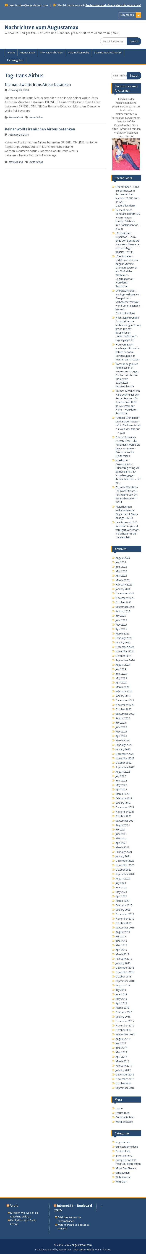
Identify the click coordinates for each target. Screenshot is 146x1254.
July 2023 (121, 722)
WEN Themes (103, 1249)
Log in (119, 1108)
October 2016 (123, 1083)
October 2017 (123, 1030)
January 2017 (123, 1070)
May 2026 (121, 571)
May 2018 (121, 998)
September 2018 (125, 981)
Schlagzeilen (123, 1172)
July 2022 (121, 776)
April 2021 (121, 843)
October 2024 (123, 655)
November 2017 (125, 1025)
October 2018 (123, 976)
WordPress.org (124, 1121)
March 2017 (122, 1061)
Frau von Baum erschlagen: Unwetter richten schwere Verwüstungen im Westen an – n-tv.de (128, 352)
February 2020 (124, 905)
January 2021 (123, 856)
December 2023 (125, 700)
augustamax (123, 1142)
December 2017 (125, 1021)
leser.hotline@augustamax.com (28, 5)
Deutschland (16, 117)
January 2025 (123, 642)
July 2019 (121, 936)
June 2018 (121, 994)
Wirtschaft (121, 1181)
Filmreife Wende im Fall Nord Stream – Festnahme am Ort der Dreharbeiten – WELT (127, 495)
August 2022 (123, 771)
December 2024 (125, 647)
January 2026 (123, 589)
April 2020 (121, 896)
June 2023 (121, 727)
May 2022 (121, 785)
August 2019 (123, 932)
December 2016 (125, 1074)
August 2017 (123, 1039)
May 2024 (121, 678)
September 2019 (125, 927)
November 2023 (125, 704)
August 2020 (123, 878)
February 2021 (124, 851)
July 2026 (121, 562)
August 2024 (123, 664)
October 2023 (123, 709)
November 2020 (125, 865)
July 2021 (121, 829)
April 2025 (121, 629)
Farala (14, 1206)
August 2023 (123, 718)
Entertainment (124, 1155)
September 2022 (125, 767)
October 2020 (123, 869)
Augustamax (27, 52)
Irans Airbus (36, 117)
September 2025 (125, 606)
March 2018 (122, 1007)
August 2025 (123, 611)
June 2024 (121, 673)
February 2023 (124, 745)
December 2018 (125, 967)
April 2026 (121, 575)
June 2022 (121, 780)
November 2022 (125, 758)
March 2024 (122, 687)
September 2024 (125, 660)
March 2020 (122, 900)
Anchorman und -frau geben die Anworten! (113, 5)
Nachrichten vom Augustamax (41, 27)
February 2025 (124, 638)
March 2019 (122, 954)
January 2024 (123, 696)
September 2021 (125, 820)
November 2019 (125, 918)
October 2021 (123, 816)
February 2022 (124, 798)
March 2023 (122, 740)
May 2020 (121, 892)
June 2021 (121, 834)
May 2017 (121, 1052)
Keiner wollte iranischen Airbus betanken (40, 129)
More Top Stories (126, 1168)
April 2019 (121, 949)
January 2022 (123, 802)
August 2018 (123, 985)
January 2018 (123, 1016)
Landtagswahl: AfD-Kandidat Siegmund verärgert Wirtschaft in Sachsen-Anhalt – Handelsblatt (127, 530)
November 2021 (125, 811)
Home (11, 52)
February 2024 (124, 691)
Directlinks (127, 15)
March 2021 (122, 847)
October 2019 (123, 923)
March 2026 (122, 580)
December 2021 (125, 807)
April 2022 (121, 789)
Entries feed (122, 1112)
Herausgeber (15, 60)
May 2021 (121, 838)
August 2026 (123, 557)
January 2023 (123, 749)
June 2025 (121, 620)
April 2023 (121, 736)
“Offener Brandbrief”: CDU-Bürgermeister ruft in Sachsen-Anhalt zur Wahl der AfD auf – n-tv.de (128, 425)
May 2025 (121, 624)
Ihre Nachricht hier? (51, 52)
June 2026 (121, 566)
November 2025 (125, 598)
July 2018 (121, 990)
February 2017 (124, 1065)
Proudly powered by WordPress (53, 1249)
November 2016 (125, 1079)
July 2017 (121, 1043)
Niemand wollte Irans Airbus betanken (38, 84)
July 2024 (121, 669)
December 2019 (125, 914)
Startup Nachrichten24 (108, 52)
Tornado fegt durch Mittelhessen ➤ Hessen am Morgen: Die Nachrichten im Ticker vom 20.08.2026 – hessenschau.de (127, 375)
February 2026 (124, 584)
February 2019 (124, 958)
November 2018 (125, 972)
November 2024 (125, 651)
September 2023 (125, 713)
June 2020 (121, 887)
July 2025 (121, 615)
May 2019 (121, 945)
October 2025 (123, 602)
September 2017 (125, 1034)
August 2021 (123, 825)
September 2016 (125, 1088)
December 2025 (125, 593)
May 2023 (121, 731)
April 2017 (121, 1056)
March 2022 (122, 794)
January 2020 (123, 909)
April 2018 (121, 1003)
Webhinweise (123, 1177)
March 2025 (122, 633)
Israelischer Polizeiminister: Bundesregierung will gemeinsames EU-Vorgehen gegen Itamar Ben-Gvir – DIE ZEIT (128, 471)
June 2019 (121, 941)
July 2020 (121, 883)
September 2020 (125, 874)
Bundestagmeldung (127, 1146)
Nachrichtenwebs (78, 52)
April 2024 (121, 682)
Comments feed (125, 1117)
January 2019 (123, 963)
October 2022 (123, 762)
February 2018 (124, 1012)
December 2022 (125, 753)
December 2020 (125, 860)
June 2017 (121, 1047)
